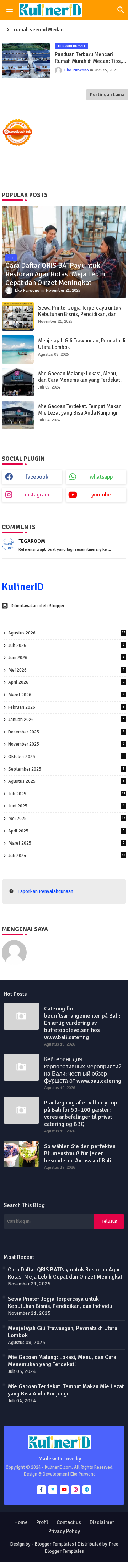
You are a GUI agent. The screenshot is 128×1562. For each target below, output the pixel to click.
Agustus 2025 (66, 781)
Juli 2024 (66, 856)
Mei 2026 (66, 670)
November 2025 (66, 744)
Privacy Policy (64, 1531)
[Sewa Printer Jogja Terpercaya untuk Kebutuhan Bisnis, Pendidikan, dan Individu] (18, 316)
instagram (37, 494)
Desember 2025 (66, 732)
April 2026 (66, 682)
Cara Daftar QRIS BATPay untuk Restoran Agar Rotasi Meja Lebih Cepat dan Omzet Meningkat (65, 1273)
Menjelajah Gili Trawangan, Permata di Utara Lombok (82, 343)
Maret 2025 (66, 843)
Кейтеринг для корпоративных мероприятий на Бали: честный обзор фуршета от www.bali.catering (83, 1070)
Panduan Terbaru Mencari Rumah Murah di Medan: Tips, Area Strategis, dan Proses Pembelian (88, 58)
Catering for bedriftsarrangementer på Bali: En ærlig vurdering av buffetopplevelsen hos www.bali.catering (82, 1023)
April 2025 (66, 831)
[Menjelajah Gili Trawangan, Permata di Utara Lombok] (18, 349)
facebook (37, 476)
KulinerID (23, 587)
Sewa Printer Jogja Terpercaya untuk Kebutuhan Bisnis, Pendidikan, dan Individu (79, 314)
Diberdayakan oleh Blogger (37, 606)
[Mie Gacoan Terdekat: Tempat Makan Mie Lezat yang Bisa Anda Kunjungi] (18, 415)
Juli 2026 (66, 645)
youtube (101, 494)
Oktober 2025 (66, 757)
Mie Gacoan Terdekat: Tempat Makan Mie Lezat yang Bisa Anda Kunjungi (80, 409)
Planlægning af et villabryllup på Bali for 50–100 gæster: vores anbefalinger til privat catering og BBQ (80, 1113)
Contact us (69, 1522)
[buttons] (41, 1489)
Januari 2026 (66, 719)
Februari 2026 (66, 707)
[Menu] (9, 10)
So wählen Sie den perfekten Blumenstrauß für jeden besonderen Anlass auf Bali (80, 1153)
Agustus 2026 (66, 633)
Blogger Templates (54, 1544)
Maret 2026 (66, 695)
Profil (42, 1522)
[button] (121, 10)
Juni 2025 (66, 806)
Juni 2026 (66, 658)
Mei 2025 (66, 818)
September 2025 (66, 769)
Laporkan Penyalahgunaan (45, 891)
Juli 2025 (66, 794)
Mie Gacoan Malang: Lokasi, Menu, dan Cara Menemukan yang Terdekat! (80, 376)
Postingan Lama (107, 95)
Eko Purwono (46, 943)
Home (21, 1522)
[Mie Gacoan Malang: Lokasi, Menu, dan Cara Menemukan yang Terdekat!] (18, 382)
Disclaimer (102, 1522)
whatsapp (101, 476)
